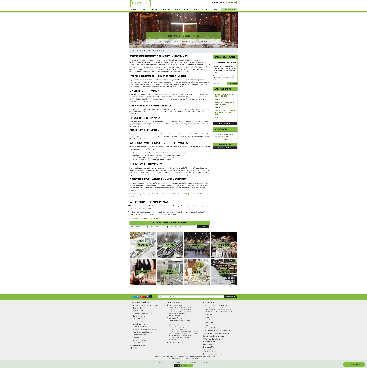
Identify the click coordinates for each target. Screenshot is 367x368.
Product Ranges (139, 345)
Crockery (134, 9)
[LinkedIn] (147, 297)
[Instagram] (141, 297)
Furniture (165, 9)
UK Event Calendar (176, 342)
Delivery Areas (138, 311)
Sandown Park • (188, 337)
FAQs (135, 348)
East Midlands (186, 309)
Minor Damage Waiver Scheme (144, 329)
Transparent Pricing (140, 335)
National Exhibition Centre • (189, 333)
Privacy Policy (210, 342)
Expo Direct (209, 317)
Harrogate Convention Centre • (178, 328)
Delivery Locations (174, 315)
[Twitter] (134, 297)
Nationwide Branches (177, 305)
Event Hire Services (139, 302)
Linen (195, 9)
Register (215, 2)
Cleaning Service (139, 308)
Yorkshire (182, 313)
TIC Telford (172, 339)
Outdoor (204, 9)
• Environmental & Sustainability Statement (218, 310)
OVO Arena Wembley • (176, 337)
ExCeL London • (185, 324)
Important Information (213, 336)
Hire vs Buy (137, 337)
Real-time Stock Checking (142, 332)
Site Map (208, 325)
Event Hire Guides (139, 343)
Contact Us (208, 347)
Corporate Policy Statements (216, 305)
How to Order (138, 321)
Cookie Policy (210, 344)
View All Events (225, 123)
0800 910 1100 (210, 351)
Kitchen (186, 9)
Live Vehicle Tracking (141, 327)
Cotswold (178, 309)
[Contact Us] (150, 296)
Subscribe (229, 297)
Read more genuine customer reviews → (145, 218)
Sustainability (210, 323)
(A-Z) (183, 315)
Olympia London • (186, 335)
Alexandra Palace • (185, 320)
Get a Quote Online (140, 316)
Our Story (209, 320)
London (190, 307)
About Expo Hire (211, 302)
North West (172, 311)
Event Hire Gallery (212, 328)
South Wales (186, 311)
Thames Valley (173, 313)
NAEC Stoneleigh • (175, 333)
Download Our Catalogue (142, 313)
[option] (143, 245)
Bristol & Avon (173, 307)
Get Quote (233, 83)
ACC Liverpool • (174, 320)
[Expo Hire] (140, 3)
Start (203, 227)
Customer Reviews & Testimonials (217, 331)
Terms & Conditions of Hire (215, 339)
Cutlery (144, 9)
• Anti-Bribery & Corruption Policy (215, 308)
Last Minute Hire (139, 324)
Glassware (176, 9)
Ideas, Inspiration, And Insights (217, 333)
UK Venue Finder (175, 318)
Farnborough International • (177, 326)
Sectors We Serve (139, 340)
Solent (179, 311)
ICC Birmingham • (174, 330)
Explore (214, 9)
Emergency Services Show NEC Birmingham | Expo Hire (225, 112)
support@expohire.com (214, 354)
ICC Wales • (184, 330)
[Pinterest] (144, 297)
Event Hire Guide (139, 319)
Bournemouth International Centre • (180, 322)
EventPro (208, 314)
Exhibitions (154, 9)
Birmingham (182, 307)
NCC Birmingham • (175, 335)
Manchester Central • (191, 331)
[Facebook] (137, 297)
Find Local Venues (226, 148)
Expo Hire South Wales (195, 194)
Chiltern (171, 309)
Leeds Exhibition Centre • (177, 331)
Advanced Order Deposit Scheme (145, 305)
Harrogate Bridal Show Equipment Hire (224, 103)
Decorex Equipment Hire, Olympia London (224, 95)
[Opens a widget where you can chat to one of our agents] (354, 364)
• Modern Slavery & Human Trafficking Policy (219, 312)
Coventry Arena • (174, 324)
